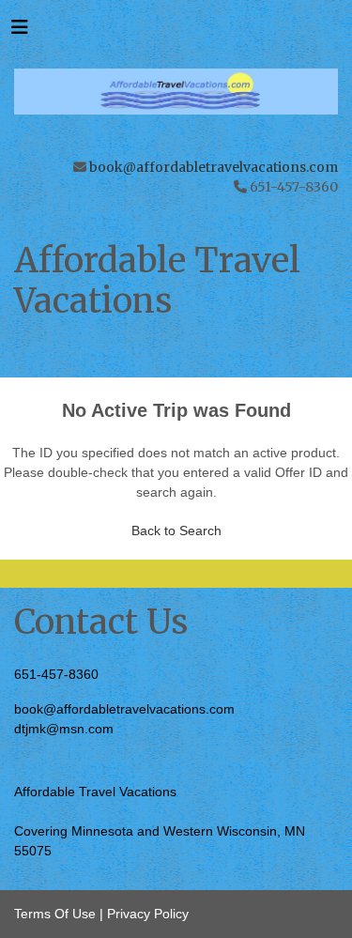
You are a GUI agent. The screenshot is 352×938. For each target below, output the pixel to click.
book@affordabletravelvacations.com (213, 167)
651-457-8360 (56, 674)
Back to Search (176, 530)
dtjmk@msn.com (64, 728)
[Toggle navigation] (20, 32)
